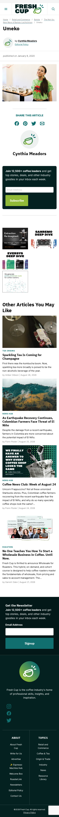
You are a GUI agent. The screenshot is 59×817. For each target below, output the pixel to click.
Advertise (16, 759)
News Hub (7, 414)
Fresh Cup (29, 9)
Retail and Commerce (21, 19)
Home (5, 19)
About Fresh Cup (16, 746)
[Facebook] (8, 713)
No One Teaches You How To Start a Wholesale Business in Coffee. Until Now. (27, 554)
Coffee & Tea (43, 753)
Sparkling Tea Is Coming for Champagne (22, 357)
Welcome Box (16, 773)
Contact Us (15, 796)
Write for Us (16, 753)
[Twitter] (8, 720)
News (43, 770)
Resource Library (43, 777)
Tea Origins (8, 351)
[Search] (53, 9)
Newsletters (16, 784)
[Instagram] (8, 706)
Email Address (14, 624)
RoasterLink (16, 779)
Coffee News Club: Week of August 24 (29, 484)
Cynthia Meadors (27, 40)
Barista (37, 19)
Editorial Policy (21, 44)
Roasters (7, 547)
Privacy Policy (29, 812)
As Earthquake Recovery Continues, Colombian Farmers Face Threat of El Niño (28, 421)
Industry (43, 764)
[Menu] (6, 9)
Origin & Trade (43, 759)
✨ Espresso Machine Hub (16, 766)
